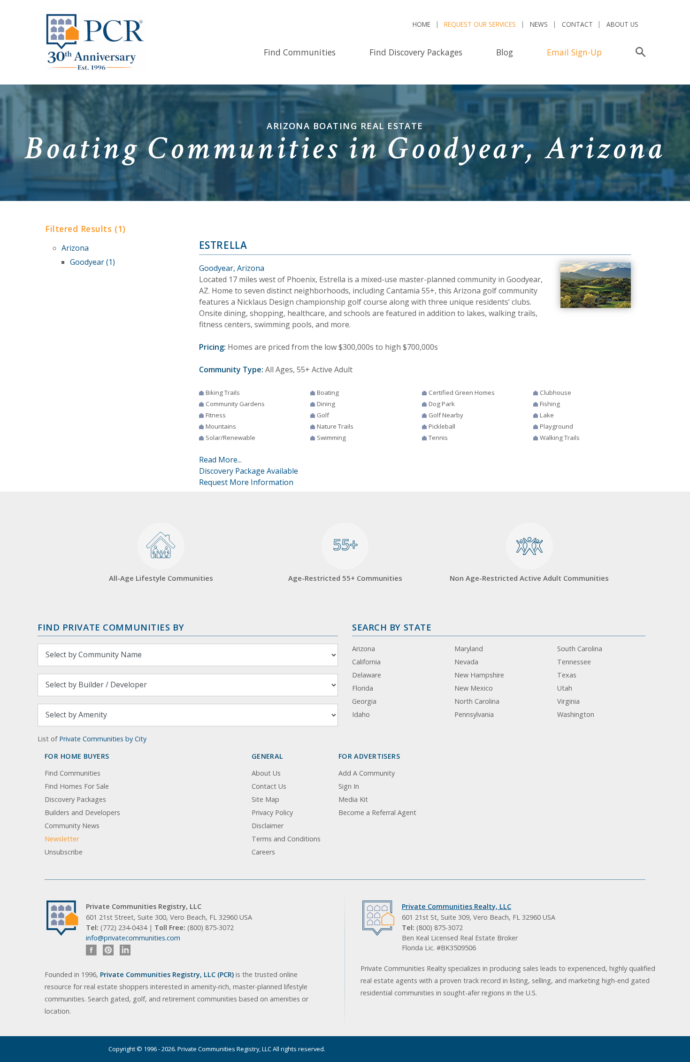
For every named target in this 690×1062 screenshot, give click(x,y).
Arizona (75, 248)
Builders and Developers (82, 812)
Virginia (568, 701)
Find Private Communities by (111, 627)
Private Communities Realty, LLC (456, 906)
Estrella (223, 245)
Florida (362, 688)
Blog (504, 52)
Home (421, 24)
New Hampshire (479, 674)
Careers (263, 851)
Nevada (466, 661)
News (539, 24)
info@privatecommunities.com (133, 937)
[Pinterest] (108, 950)
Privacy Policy (272, 812)
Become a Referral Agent (377, 812)
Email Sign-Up (574, 52)
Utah (564, 688)
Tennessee (574, 661)
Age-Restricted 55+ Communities (345, 558)
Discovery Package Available (248, 471)
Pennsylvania (474, 714)
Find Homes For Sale (77, 786)
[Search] (638, 52)
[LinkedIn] (125, 950)
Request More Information (246, 482)
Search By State (391, 627)
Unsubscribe (64, 851)
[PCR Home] (66, 918)
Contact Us (269, 786)
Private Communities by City (102, 738)
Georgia (364, 701)
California (366, 661)
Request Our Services (480, 24)
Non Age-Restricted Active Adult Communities (529, 578)
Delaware (366, 674)
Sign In (348, 786)
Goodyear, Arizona (231, 268)
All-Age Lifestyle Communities (161, 578)
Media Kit (353, 799)
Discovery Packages (75, 799)
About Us (622, 24)
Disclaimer (268, 825)
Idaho (361, 714)
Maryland (468, 648)
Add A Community (366, 773)
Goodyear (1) (92, 262)
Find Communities (300, 52)
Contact (577, 24)
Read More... (220, 459)
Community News (72, 825)
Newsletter (62, 838)
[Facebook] (91, 950)
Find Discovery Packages (415, 52)
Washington (575, 714)
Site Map (265, 799)
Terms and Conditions (286, 838)
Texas (566, 674)
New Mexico (473, 688)
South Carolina (579, 648)
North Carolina (476, 701)
